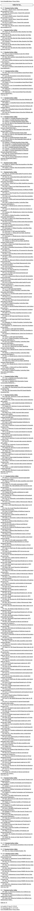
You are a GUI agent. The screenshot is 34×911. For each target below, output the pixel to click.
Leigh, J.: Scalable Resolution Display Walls (16, 132)
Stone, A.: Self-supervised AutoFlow (14, 336)
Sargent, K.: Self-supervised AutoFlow (14, 328)
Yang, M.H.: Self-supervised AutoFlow (14, 359)
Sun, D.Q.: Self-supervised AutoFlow (14, 344)
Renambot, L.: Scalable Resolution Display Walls (17, 144)
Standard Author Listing (11, 8)
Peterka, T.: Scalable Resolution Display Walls (16, 142)
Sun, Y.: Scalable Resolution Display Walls (15, 147)
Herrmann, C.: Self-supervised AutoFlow (15, 231)
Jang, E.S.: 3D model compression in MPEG (16, 540)
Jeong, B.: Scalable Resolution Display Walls (16, 120)
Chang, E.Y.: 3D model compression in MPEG (16, 484)
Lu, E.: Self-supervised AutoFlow (13, 288)
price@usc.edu (6, 908)
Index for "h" (4, 902)
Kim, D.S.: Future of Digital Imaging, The (15, 851)
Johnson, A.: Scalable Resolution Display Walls (16, 121)
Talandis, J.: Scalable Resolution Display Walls (16, 148)
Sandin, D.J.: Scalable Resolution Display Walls (17, 145)
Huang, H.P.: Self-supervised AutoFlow (14, 239)
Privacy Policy (15, 1)
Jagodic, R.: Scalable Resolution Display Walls (16, 118)
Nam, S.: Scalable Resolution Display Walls (16, 137)
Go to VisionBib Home (6, 1)
